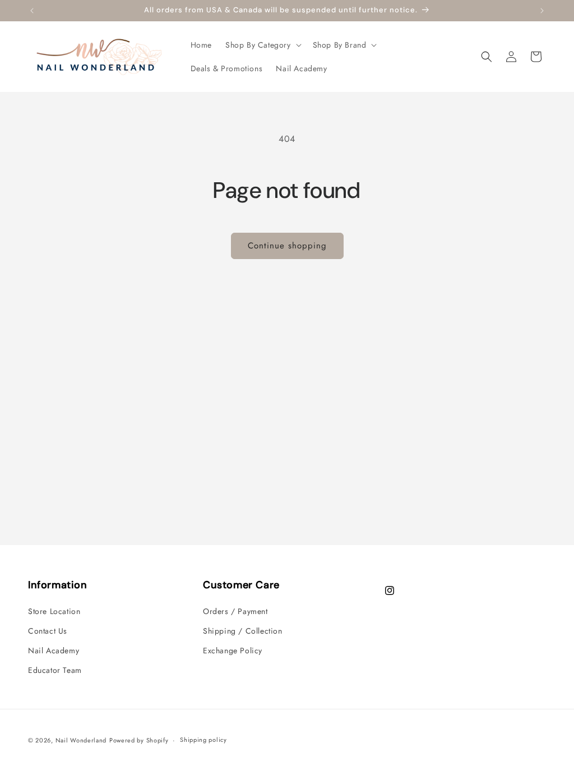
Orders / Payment (235, 611)
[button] (262, 45)
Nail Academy (53, 650)
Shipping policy (203, 739)
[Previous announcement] (32, 10)
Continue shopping (287, 245)
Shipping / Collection (243, 630)
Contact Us (47, 630)
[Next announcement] (542, 10)
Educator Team (55, 670)
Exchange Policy (232, 650)
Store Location (54, 611)
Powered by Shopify (139, 740)
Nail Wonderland (81, 740)
